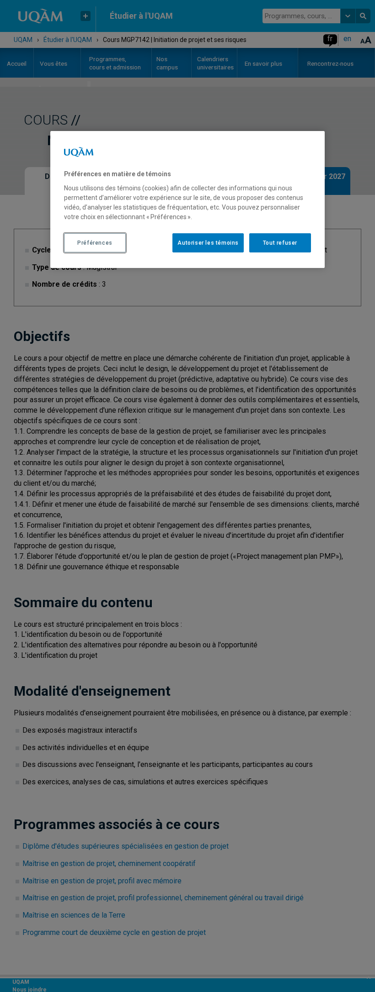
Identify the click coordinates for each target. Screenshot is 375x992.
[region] (187, 199)
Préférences (94, 242)
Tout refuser (280, 242)
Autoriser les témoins (208, 242)
